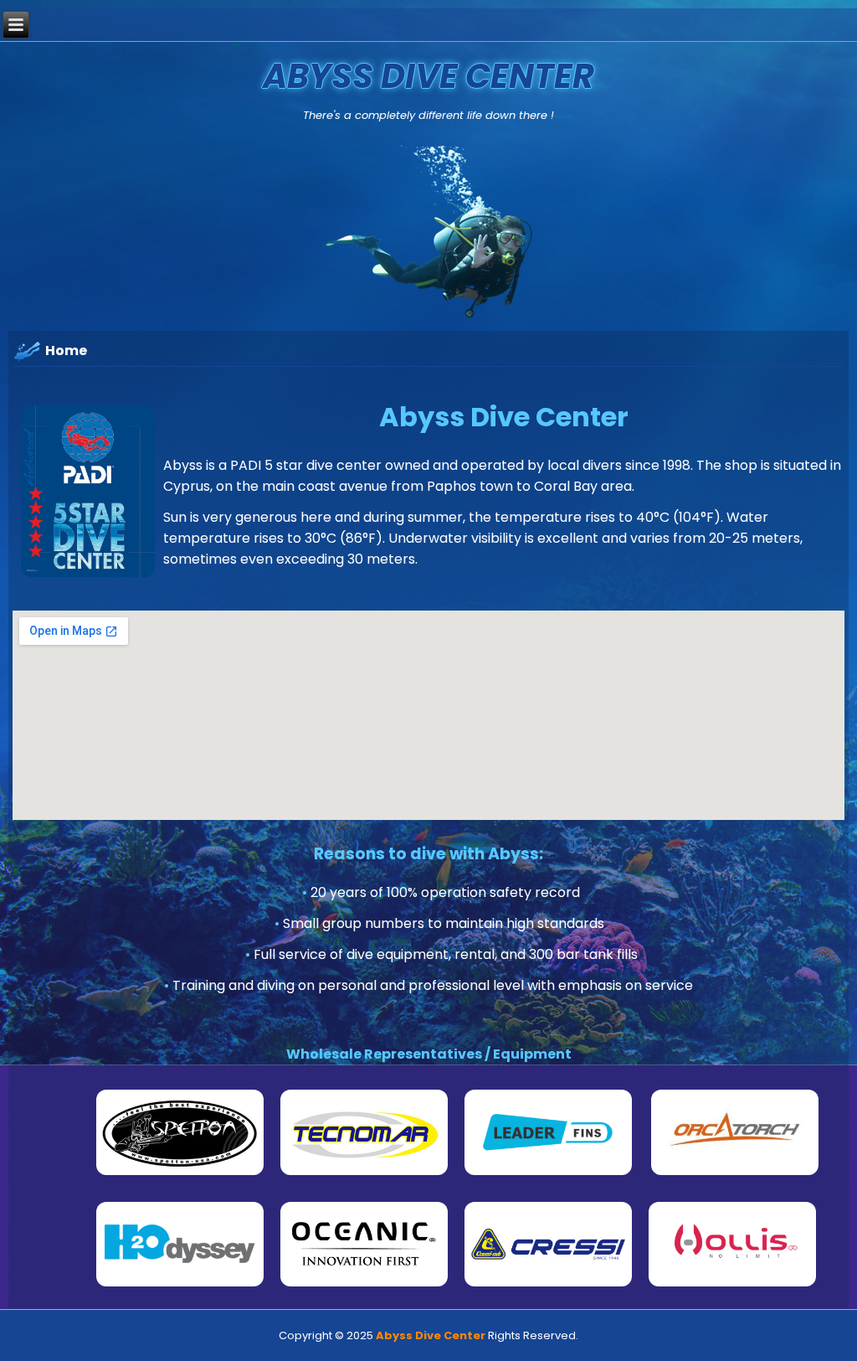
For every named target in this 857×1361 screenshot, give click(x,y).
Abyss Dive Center (428, 76)
